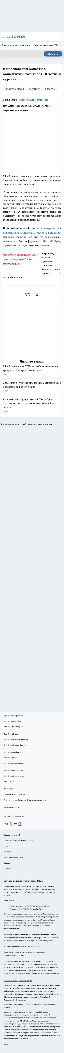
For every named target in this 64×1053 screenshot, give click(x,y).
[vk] (27, 294)
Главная (7, 868)
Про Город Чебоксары (13, 763)
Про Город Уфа (10, 758)
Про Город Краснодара (14, 776)
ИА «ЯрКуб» (51, 241)
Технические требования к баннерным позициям (25, 800)
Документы (9, 789)
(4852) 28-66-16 (31, 906)
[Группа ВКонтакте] (6, 824)
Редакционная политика (14, 857)
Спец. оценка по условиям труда (18, 980)
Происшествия (14, 89)
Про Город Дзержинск (13, 715)
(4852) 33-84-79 (25, 909)
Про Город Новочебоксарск (15, 745)
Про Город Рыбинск (12, 752)
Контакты (8, 852)
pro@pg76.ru (43, 906)
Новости (7, 863)
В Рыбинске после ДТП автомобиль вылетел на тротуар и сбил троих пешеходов (30, 370)
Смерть (50, 89)
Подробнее (21, 1000)
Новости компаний (12, 835)
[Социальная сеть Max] (20, 824)
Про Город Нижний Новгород (16, 739)
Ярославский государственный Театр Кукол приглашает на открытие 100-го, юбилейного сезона (29, 405)
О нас (6, 846)
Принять (53, 53)
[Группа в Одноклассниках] (10, 824)
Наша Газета (9, 781)
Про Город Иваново (12, 721)
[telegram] (37, 294)
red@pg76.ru (37, 909)
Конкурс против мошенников (16, 45)
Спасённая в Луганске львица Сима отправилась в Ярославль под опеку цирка (32, 386)
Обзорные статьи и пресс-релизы (18, 840)
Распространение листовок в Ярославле (21, 946)
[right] (61, 46)
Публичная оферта (12, 807)
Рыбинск (34, 89)
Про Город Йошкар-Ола (14, 727)
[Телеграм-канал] (15, 824)
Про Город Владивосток (14, 770)
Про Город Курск (11, 734)
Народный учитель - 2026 (46, 45)
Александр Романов (33, 99)
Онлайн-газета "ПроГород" (15, 794)
